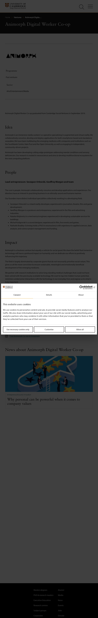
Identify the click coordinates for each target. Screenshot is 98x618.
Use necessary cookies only (18, 329)
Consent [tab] (17, 294)
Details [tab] (49, 294)
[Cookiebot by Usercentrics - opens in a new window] (84, 287)
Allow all (80, 329)
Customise (49, 329)
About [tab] (81, 294)
